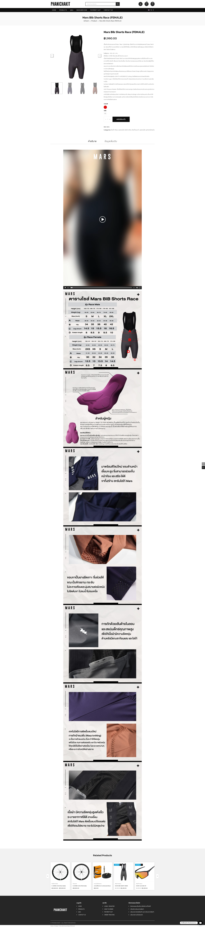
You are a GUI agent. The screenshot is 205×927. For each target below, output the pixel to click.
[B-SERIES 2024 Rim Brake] (81, 872)
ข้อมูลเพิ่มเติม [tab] (111, 141)
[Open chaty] (200, 923)
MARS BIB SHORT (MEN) (121, 886)
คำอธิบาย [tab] (92, 141)
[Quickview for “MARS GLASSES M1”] (151, 872)
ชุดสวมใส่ (121, 130)
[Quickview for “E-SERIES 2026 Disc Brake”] (67, 872)
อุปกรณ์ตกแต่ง (150, 130)
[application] (102, 219)
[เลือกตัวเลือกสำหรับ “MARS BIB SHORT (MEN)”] (130, 865)
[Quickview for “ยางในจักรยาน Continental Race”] (109, 872)
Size (105, 111)
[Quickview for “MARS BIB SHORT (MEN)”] (130, 872)
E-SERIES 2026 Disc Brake (59, 886)
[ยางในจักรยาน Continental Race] (102, 872)
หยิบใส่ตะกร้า (121, 119)
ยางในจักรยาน (97, 884)
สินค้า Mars (114, 130)
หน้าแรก (86, 21)
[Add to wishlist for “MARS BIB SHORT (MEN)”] (130, 868)
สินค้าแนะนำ (135, 130)
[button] (102, 219)
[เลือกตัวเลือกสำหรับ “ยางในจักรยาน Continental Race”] (109, 865)
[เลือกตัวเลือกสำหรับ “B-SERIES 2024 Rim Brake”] (88, 865)
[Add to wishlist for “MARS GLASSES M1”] (151, 868)
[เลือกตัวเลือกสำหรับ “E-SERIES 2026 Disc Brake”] (67, 865)
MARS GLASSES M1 (141, 886)
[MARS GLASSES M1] (145, 872)
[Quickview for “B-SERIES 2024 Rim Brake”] (88, 872)
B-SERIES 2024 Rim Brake (80, 886)
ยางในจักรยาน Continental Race (102, 886)
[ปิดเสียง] (137, 287)
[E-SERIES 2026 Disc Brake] (60, 872)
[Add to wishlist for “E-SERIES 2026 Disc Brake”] (67, 868)
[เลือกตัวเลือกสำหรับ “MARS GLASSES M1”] (151, 865)
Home (51, 926)
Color (106, 104)
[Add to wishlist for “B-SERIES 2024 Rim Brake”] (88, 868)
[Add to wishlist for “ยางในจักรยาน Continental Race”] (109, 868)
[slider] (101, 287)
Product (94, 21)
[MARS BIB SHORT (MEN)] (123, 872)
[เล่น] (65, 287)
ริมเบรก (75, 884)
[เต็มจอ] (139, 287)
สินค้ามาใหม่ (128, 130)
